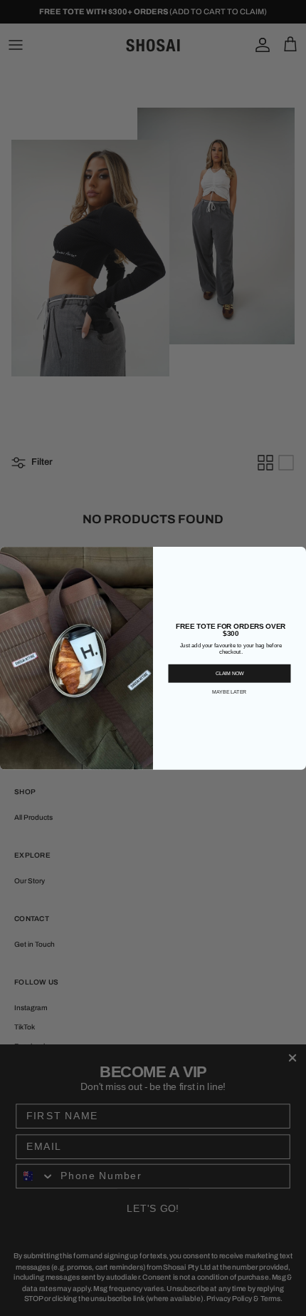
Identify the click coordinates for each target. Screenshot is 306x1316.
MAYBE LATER (229, 691)
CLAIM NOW (230, 673)
